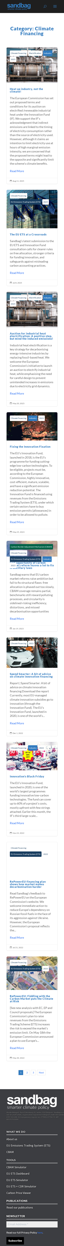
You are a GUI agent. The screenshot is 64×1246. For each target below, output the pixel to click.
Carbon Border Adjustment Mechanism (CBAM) (31, 547)
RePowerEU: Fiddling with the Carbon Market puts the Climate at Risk (32, 1009)
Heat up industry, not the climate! (32, 115)
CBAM (10, 1152)
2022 (31, 643)
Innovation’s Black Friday (32, 789)
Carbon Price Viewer (18, 1193)
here (40, 1232)
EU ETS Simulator (17, 1180)
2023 (41, 418)
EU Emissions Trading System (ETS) (26, 202)
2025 (13, 59)
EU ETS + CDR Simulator (21, 1186)
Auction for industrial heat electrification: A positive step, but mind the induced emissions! (32, 349)
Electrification (35, 53)
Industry (47, 53)
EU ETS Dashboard (17, 1173)
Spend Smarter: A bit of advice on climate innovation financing (32, 686)
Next (41, 1072)
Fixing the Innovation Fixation (32, 473)
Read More (17, 171)
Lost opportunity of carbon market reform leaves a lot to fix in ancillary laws (32, 586)
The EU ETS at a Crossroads (32, 238)
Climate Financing (18, 53)
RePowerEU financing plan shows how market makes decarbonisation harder (32, 896)
